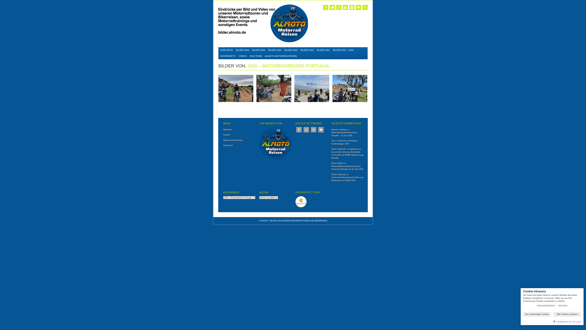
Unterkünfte (228, 56)
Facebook (325, 7)
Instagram (351, 7)
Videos (243, 56)
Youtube (345, 7)
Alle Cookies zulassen (567, 314)
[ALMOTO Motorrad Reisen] (281, 56)
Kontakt (226, 135)
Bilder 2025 (258, 50)
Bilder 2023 (291, 50)
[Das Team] (256, 56)
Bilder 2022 (307, 50)
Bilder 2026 (242, 50)
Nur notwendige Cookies (537, 314)
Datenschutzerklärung (232, 140)
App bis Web (576, 322)
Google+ (338, 7)
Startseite (226, 50)
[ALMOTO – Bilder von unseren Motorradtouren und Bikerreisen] (263, 42)
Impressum (228, 145)
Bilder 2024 (274, 50)
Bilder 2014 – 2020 (343, 50)
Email (358, 7)
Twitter (332, 7)
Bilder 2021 (323, 50)
